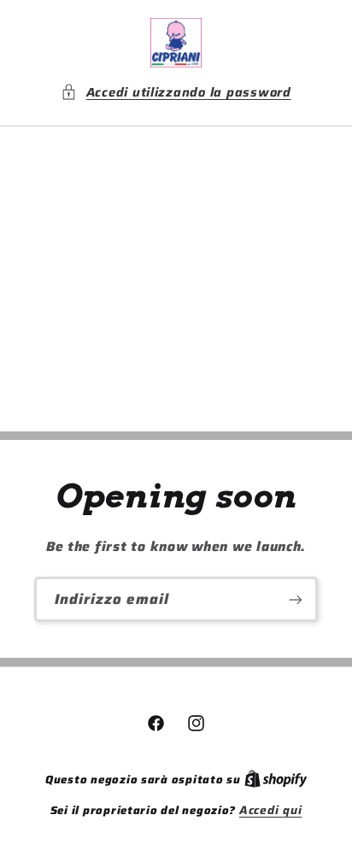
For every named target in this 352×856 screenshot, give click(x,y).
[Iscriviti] (295, 599)
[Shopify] (276, 780)
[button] (175, 92)
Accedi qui (270, 810)
